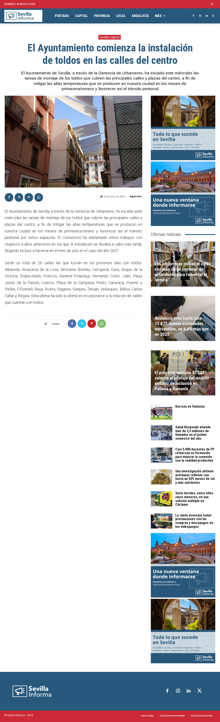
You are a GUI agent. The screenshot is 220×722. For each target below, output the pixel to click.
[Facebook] (193, 16)
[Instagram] (200, 16)
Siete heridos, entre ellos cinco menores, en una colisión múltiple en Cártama (194, 499)
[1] (183, 193)
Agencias (136, 196)
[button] (212, 4)
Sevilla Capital (109, 37)
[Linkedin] (206, 16)
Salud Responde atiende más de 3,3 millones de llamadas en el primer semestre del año (193, 433)
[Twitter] (213, 16)
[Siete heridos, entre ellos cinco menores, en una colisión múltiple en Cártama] (161, 498)
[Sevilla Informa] (23, 16)
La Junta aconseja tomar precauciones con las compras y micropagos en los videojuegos (194, 521)
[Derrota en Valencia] (161, 412)
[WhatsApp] (38, 197)
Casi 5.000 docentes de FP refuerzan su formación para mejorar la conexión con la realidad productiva (194, 455)
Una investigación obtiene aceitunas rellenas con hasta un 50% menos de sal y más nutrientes (195, 477)
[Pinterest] (28, 197)
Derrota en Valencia (190, 406)
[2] (183, 128)
